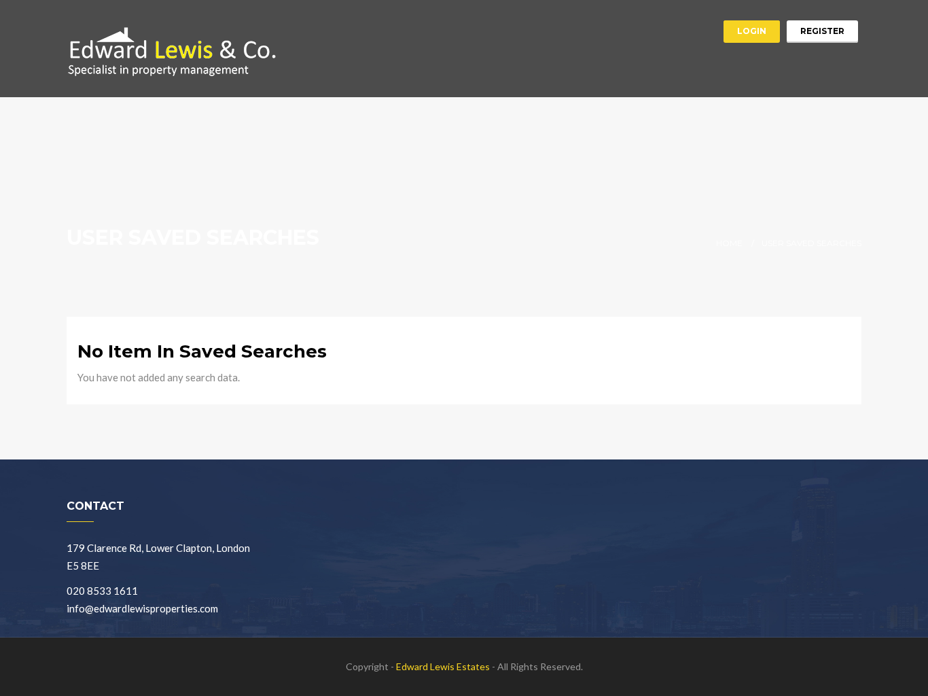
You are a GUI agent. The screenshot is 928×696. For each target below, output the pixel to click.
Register (822, 31)
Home (729, 243)
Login (751, 31)
